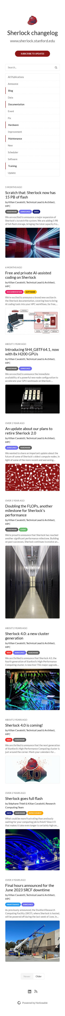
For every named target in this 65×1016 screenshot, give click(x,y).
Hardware (13, 124)
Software (12, 159)
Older (39, 976)
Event (11, 111)
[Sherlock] (32, 21)
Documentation (16, 104)
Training (12, 166)
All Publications (16, 76)
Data (10, 97)
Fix (9, 118)
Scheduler (13, 152)
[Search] (56, 67)
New (10, 145)
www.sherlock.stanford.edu (32, 40)
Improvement (15, 131)
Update (12, 172)
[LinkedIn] (31, 991)
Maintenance (15, 138)
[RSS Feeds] (35, 991)
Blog (10, 90)
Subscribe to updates (32, 53)
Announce (13, 83)
